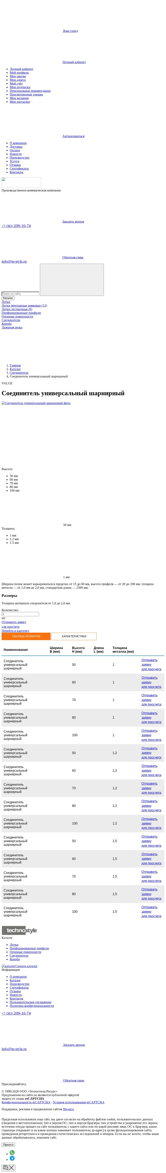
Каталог (8, 298)
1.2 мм (14, 539)
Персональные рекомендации (30, 90)
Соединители (11, 320)
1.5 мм (14, 542)
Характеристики (74, 636)
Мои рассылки (20, 101)
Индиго (68, 1109)
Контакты (16, 172)
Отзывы (15, 165)
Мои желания (19, 98)
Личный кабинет (21, 69)
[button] (36, 525)
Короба (7, 323)
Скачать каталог (26, 966)
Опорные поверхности (17, 316)
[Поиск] (72, 280)
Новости (16, 154)
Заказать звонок (73, 221)
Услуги (14, 161)
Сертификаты (19, 168)
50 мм (14, 476)
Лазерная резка (12, 327)
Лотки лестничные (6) (17, 309)
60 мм (14, 479)
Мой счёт (16, 83)
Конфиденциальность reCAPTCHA (26, 1102)
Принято (8, 1144)
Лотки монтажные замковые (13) (24, 305)
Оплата (15, 150)
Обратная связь (72, 257)
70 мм (14, 483)
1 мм (13, 535)
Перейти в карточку (15, 630)
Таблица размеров (26, 636)
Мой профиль (19, 72)
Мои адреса (18, 80)
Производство (19, 157)
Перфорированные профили (21, 312)
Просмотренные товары (26, 94)
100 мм (14, 490)
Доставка (16, 146)
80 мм (14, 487)
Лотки (6, 302)
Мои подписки (20, 87)
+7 (16, 226)
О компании (18, 143)
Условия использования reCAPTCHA (78, 1102)
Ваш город (70, 31)
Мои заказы (18, 76)
